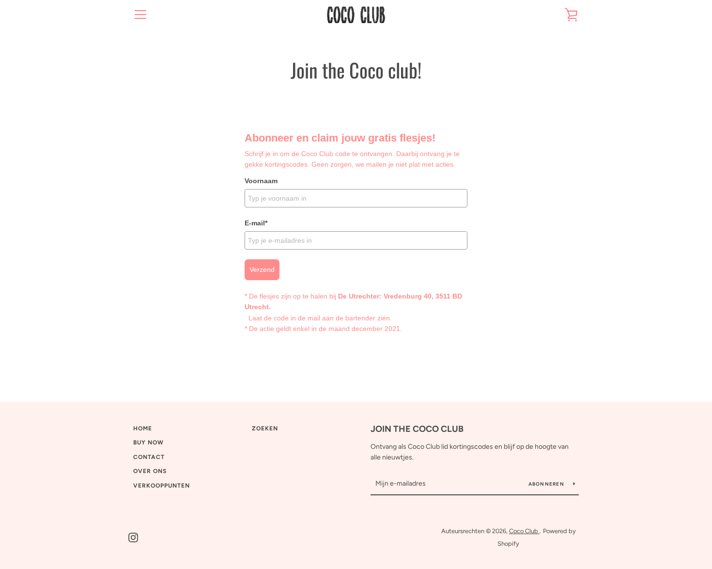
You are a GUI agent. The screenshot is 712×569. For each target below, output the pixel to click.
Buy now (148, 442)
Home (142, 428)
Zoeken (265, 428)
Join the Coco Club (417, 429)
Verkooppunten (161, 485)
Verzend (262, 269)
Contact (149, 457)
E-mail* (256, 223)
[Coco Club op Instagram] (133, 536)
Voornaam (261, 181)
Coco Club (524, 531)
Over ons (150, 471)
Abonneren (547, 484)
